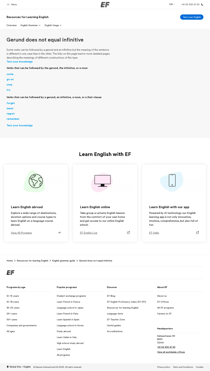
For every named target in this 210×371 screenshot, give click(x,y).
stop (9, 84)
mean (10, 108)
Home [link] (10, 260)
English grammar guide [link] (63, 260)
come (10, 74)
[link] (28, 17)
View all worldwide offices (171, 352)
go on (10, 79)
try (8, 89)
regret (11, 113)
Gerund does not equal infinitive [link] (95, 260)
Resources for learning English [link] (32, 260)
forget (11, 103)
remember (13, 118)
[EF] (105, 4)
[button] (12, 4)
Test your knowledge (20, 61)
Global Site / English (20, 366)
